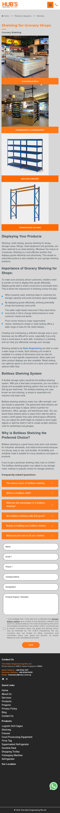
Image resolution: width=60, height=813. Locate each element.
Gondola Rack (9, 748)
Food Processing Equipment (17, 737)
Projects (6, 705)
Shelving (6, 729)
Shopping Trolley (11, 751)
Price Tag (7, 740)
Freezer (6, 733)
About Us (7, 694)
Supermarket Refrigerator (15, 744)
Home (5, 690)
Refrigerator (8, 759)
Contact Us (7, 716)
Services (6, 697)
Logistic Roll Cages (12, 726)
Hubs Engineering (32, 348)
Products (7, 701)
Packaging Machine (12, 755)
